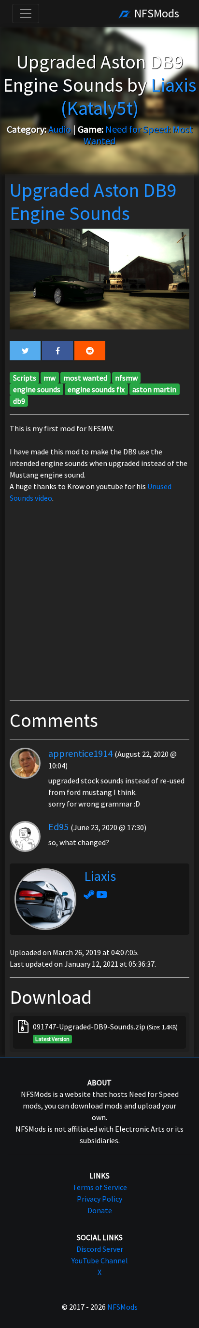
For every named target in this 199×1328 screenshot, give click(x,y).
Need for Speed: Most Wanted (138, 135)
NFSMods (155, 13)
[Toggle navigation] (25, 13)
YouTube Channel (99, 1260)
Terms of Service (99, 1187)
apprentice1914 (80, 753)
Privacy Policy (99, 1199)
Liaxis (100, 876)
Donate (99, 1210)
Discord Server (99, 1249)
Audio (59, 129)
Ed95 (58, 827)
